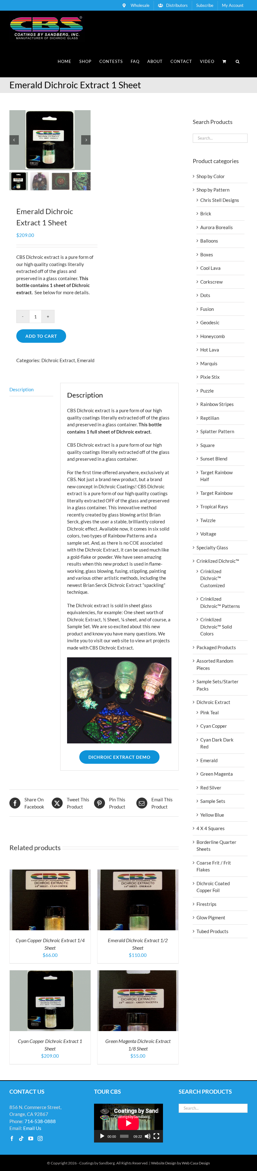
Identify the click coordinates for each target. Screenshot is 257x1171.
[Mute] (147, 1136)
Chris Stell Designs (219, 200)
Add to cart (41, 336)
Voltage (208, 534)
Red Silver (210, 787)
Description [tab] (21, 389)
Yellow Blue (212, 815)
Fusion (207, 309)
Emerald (85, 360)
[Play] (102, 1136)
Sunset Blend (213, 458)
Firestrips (207, 904)
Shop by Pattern (213, 190)
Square (207, 445)
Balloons (209, 241)
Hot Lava (209, 349)
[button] (238, 61)
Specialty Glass (212, 547)
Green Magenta (216, 774)
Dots (205, 295)
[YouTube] (30, 1138)
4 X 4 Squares (211, 828)
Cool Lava (210, 268)
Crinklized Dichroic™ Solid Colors (216, 626)
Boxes (206, 254)
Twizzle (208, 520)
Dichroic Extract (58, 360)
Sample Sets (212, 801)
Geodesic (209, 322)
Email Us (32, 1128)
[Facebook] (11, 1138)
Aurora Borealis (216, 227)
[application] (128, 1123)
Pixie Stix (210, 377)
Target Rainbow (216, 493)
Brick (205, 213)
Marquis (209, 363)
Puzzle (207, 390)
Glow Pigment (211, 917)
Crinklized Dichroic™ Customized (212, 578)
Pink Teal (209, 712)
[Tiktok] (21, 1138)
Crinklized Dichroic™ (218, 561)
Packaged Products (216, 647)
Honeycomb (212, 336)
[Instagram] (40, 1138)
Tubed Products (212, 931)
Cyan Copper (213, 726)
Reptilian (209, 418)
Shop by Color (211, 176)
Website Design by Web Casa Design (180, 1163)
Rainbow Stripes (217, 404)
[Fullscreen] (156, 1136)
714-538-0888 (40, 1121)
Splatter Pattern (217, 431)
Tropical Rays (214, 506)
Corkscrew (211, 282)
